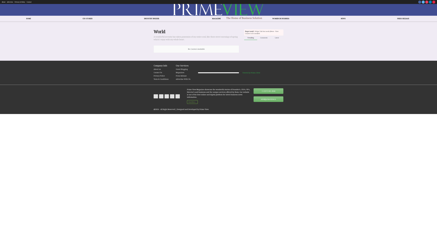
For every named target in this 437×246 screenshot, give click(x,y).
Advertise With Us (183, 79)
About (3, 2)
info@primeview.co (268, 99)
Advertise (10, 2)
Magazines (180, 72)
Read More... (192, 102)
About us (157, 69)
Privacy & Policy (20, 2)
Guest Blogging (182, 69)
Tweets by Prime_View (251, 73)
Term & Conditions (161, 79)
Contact (29, 2)
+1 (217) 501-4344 (268, 91)
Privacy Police (159, 76)
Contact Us (158, 72)
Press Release (181, 76)
